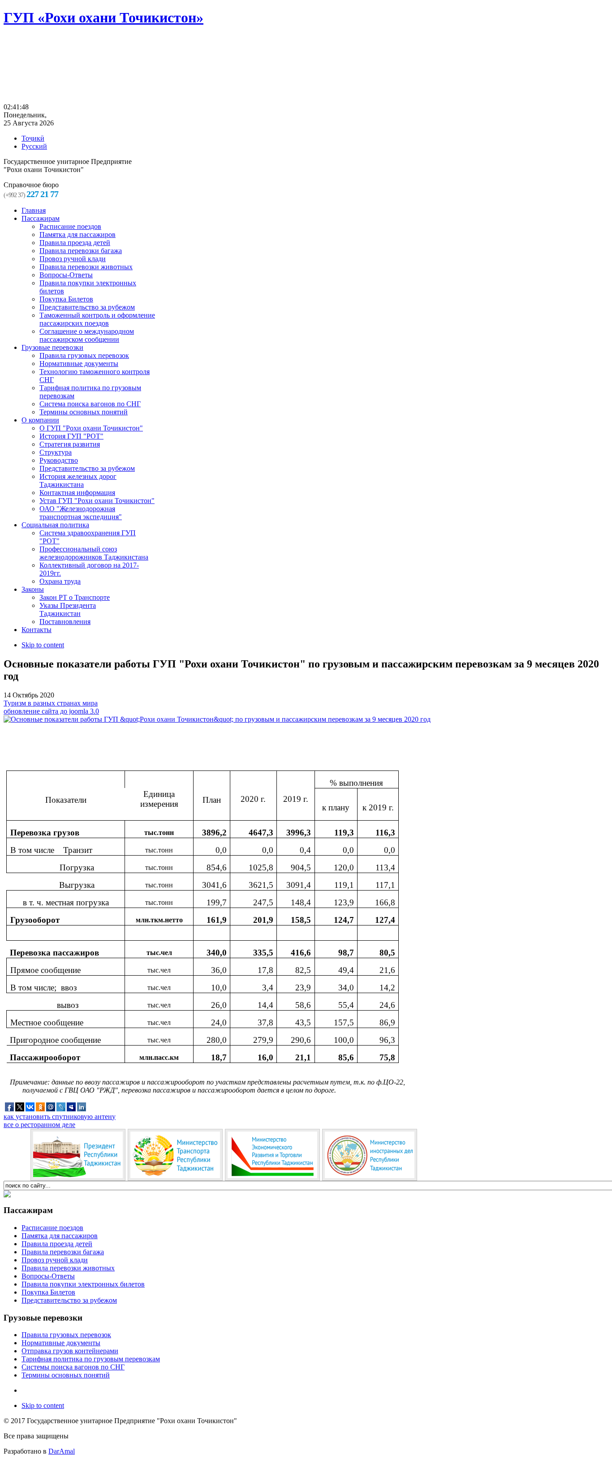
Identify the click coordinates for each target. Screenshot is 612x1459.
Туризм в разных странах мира (51, 703)
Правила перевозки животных (68, 1268)
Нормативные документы (61, 1343)
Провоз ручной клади (55, 1260)
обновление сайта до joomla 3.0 (51, 711)
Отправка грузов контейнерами (70, 1351)
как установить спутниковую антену (60, 1116)
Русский (34, 146)
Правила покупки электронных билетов (83, 1284)
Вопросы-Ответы (48, 1276)
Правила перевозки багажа (63, 1252)
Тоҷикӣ (33, 138)
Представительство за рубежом (69, 1300)
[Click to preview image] (217, 719)
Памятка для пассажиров (60, 1236)
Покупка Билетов (48, 1292)
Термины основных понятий (66, 1375)
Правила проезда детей (57, 1244)
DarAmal (61, 1451)
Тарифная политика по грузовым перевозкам (91, 1359)
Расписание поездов (52, 1227)
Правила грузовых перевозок (66, 1334)
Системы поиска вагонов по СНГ (73, 1367)
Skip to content (43, 645)
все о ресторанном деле (39, 1124)
